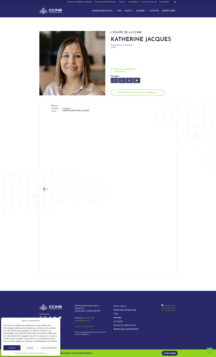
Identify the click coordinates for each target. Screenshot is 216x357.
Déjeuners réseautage (125, 310)
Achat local (120, 306)
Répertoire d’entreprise (126, 329)
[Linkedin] (129, 80)
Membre (140, 11)
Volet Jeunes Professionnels (105, 2)
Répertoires (168, 11)
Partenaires (133, 2)
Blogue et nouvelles (149, 2)
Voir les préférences (49, 348)
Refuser (30, 348)
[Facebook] (114, 80)
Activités (154, 11)
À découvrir (170, 353)
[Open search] (175, 2)
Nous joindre (164, 2)
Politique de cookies (21, 353)
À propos (121, 2)
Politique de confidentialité (37, 353)
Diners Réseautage (102, 11)
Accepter (11, 348)
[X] (121, 80)
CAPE (119, 11)
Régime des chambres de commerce (79, 2)
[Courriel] (136, 80)
